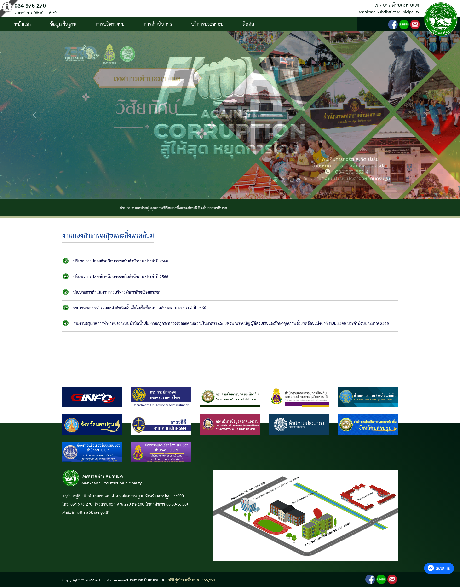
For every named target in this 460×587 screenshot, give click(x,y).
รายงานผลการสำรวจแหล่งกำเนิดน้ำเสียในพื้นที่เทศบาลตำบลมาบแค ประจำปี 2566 (139, 308)
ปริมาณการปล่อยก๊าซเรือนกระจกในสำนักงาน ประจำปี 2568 (120, 261)
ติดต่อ (248, 24)
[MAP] (305, 515)
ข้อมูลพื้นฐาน (63, 24)
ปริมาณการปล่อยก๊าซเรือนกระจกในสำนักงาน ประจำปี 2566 (120, 277)
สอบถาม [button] (443, 568)
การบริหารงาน (110, 24)
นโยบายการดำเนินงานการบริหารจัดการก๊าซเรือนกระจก (116, 292)
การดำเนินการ (158, 24)
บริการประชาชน (207, 24)
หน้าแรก (22, 24)
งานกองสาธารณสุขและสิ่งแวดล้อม (108, 235)
